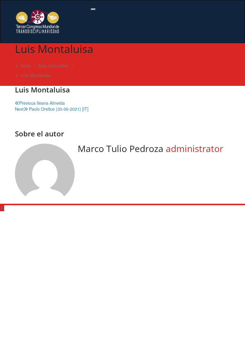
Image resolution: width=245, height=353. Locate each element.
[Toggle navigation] (93, 9)
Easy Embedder (53, 66)
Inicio (26, 66)
